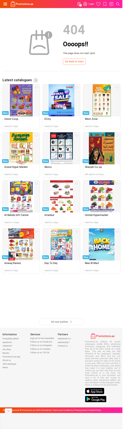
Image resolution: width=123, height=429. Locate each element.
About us (7, 360)
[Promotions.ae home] (22, 4)
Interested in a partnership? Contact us (64, 342)
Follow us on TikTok (39, 352)
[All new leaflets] (35, 80)
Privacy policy (80, 410)
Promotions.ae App (11, 356)
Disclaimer (46, 410)
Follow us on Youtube (40, 349)
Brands (6, 353)
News (5, 367)
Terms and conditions (63, 410)
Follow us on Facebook (41, 342)
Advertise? (7, 346)
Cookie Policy (94, 410)
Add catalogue (9, 364)
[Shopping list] (111, 4)
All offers (7, 349)
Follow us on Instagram (41, 345)
